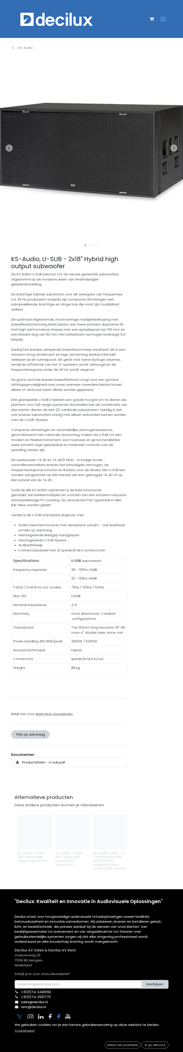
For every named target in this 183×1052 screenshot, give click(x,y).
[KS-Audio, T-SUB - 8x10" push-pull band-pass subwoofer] (73, 832)
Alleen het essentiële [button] (122, 1045)
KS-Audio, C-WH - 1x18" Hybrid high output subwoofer (33, 857)
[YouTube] (68, 1017)
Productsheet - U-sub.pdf (43, 762)
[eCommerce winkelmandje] (151, 19)
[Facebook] (50, 1017)
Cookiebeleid (25, 1031)
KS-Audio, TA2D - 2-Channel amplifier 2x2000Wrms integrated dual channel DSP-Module (110, 861)
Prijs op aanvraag (30, 734)
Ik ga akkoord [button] (155, 1045)
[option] (91, 845)
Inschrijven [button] (154, 984)
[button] (9, 148)
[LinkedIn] (41, 1017)
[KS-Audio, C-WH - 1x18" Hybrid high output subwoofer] (35, 832)
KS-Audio (25, 47)
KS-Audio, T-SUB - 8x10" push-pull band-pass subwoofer (70, 859)
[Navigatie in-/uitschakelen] (162, 19)
